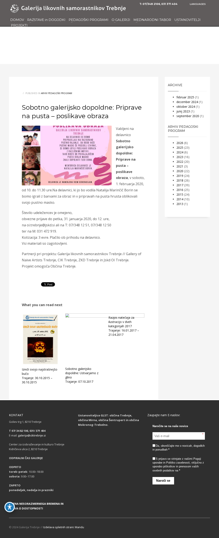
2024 (179, 152)
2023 (179, 157)
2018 (179, 180)
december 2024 (187, 102)
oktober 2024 (185, 107)
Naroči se (163, 480)
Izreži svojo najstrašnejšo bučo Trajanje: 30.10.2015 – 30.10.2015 (39, 375)
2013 (179, 204)
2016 (179, 190)
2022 (179, 162)
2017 (179, 185)
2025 (179, 147)
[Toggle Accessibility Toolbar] (9, 507)
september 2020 (187, 116)
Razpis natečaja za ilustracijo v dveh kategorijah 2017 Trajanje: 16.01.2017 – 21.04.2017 (123, 326)
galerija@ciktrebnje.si (32, 435)
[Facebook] (207, 10)
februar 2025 (185, 97)
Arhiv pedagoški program (56, 93)
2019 (179, 176)
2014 (179, 199)
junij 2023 (183, 111)
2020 (179, 171)
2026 (179, 143)
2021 (179, 166)
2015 (179, 194)
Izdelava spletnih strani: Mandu (63, 527)
